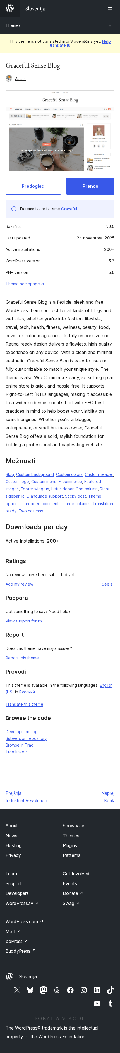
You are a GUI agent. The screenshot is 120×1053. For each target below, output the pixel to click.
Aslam (20, 78)
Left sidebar (62, 488)
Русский (27, 692)
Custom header (99, 474)
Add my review (19, 584)
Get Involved (76, 873)
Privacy (13, 855)
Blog (10, 474)
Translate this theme (24, 704)
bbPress (17, 941)
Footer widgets (35, 488)
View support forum (24, 621)
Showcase (73, 825)
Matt (13, 931)
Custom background (35, 474)
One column (87, 488)
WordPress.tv (22, 903)
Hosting (13, 845)
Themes (13, 25)
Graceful (69, 208)
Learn (11, 873)
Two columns (31, 510)
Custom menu (43, 481)
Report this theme (22, 657)
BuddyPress (21, 951)
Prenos (90, 186)
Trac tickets (17, 751)
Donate (73, 893)
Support (14, 883)
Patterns (71, 855)
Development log (22, 731)
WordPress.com (25, 921)
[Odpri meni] (111, 8)
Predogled (33, 186)
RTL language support (42, 496)
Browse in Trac (19, 745)
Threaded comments (41, 503)
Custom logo (17, 481)
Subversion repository (26, 738)
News (11, 835)
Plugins (70, 845)
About (12, 825)
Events (70, 883)
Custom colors (69, 474)
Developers (17, 893)
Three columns (76, 503)
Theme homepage (23, 283)
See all (108, 584)
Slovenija (28, 976)
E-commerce (70, 481)
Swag (71, 903)
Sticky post (75, 496)
